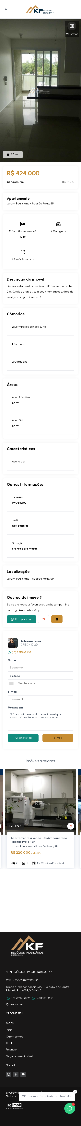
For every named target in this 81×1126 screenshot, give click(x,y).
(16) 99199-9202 (20, 998)
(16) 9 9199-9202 (21, 652)
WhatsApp (25, 737)
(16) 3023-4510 (44, 998)
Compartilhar (23, 619)
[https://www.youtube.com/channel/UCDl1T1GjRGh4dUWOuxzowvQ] (23, 1074)
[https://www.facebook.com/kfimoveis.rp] (15, 1074)
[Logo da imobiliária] (26, 945)
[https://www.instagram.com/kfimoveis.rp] (8, 1074)
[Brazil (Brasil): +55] (12, 683)
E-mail (58, 737)
